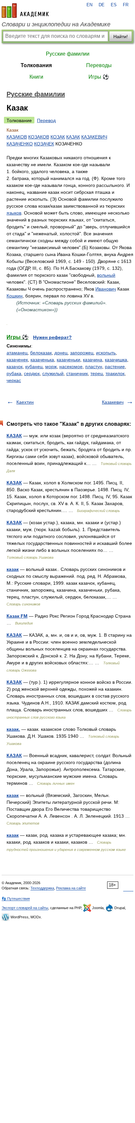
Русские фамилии (67, 54)
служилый (53, 373)
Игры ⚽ (98, 77)
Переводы (99, 65)
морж (51, 366)
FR (125, 5)
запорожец (81, 352)
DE (102, 5)
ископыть (106, 352)
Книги (36, 77)
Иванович (105, 289)
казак (13, 569)
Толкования (36, 65)
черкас (14, 380)
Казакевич (113, 402)
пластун (93, 366)
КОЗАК (57, 137)
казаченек (17, 359)
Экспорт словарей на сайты (25, 908)
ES (114, 5)
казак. (13, 729)
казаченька (42, 359)
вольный (106, 275)
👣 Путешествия (16, 899)
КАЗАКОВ (17, 137)
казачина (92, 359)
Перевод (46, 120)
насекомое (71, 366)
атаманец (17, 352)
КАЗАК (73, 137)
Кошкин (15, 295)
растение (115, 366)
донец (61, 352)
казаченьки (68, 359)
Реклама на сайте (71, 888)
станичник (77, 373)
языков (14, 213)
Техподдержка (42, 888)
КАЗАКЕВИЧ (94, 137)
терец (96, 373)
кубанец (34, 366)
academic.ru (25, 10)
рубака (14, 373)
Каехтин (25, 402)
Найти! (120, 36)
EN (89, 5)
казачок (15, 366)
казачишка (116, 359)
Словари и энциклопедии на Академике (56, 24)
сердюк (32, 373)
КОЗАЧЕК (44, 143)
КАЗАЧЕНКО (20, 143)
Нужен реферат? (52, 337)
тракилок (115, 373)
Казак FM (17, 616)
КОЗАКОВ (38, 137)
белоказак (41, 352)
